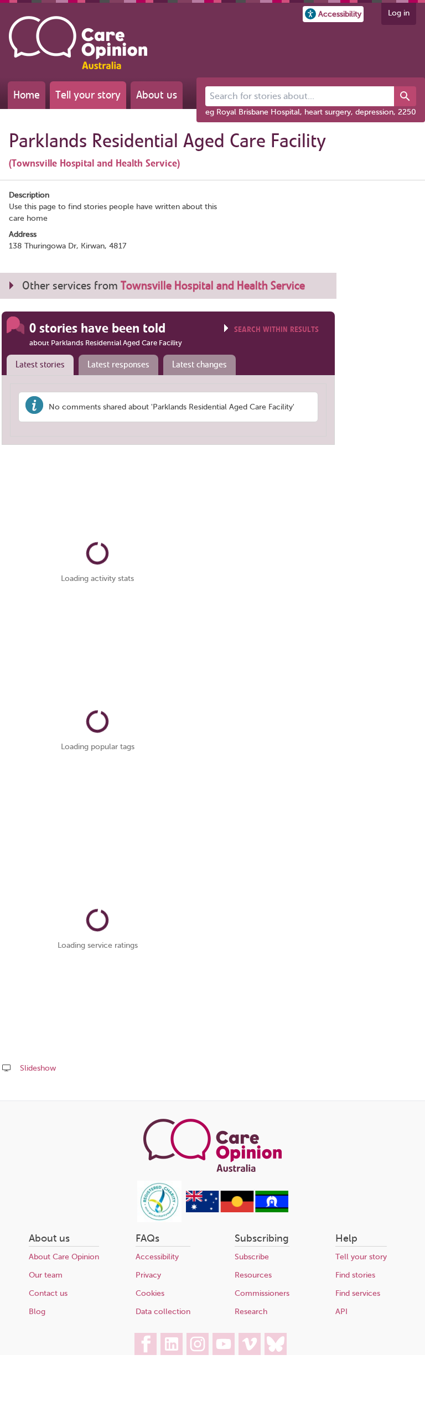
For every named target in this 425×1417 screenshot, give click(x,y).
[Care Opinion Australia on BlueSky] (276, 1344)
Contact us (48, 1293)
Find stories (355, 1275)
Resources (253, 1275)
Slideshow (38, 1068)
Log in (399, 13)
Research (251, 1311)
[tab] (38, 365)
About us (156, 95)
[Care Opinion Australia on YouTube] (223, 1344)
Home (26, 95)
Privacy (148, 1275)
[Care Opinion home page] (78, 42)
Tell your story (88, 95)
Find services (357, 1293)
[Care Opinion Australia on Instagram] (197, 1344)
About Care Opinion (64, 1257)
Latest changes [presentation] (199, 364)
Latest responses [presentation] (118, 364)
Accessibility (157, 1257)
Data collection (163, 1311)
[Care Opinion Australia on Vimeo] (250, 1344)
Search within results (276, 329)
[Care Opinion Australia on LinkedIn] (171, 1344)
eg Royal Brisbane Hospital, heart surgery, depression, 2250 (310, 112)
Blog (37, 1311)
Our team (46, 1275)
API (341, 1311)
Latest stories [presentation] (40, 364)
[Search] (405, 96)
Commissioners (262, 1293)
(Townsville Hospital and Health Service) (94, 163)
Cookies (150, 1293)
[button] (333, 14)
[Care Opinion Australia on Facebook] (145, 1344)
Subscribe (252, 1257)
